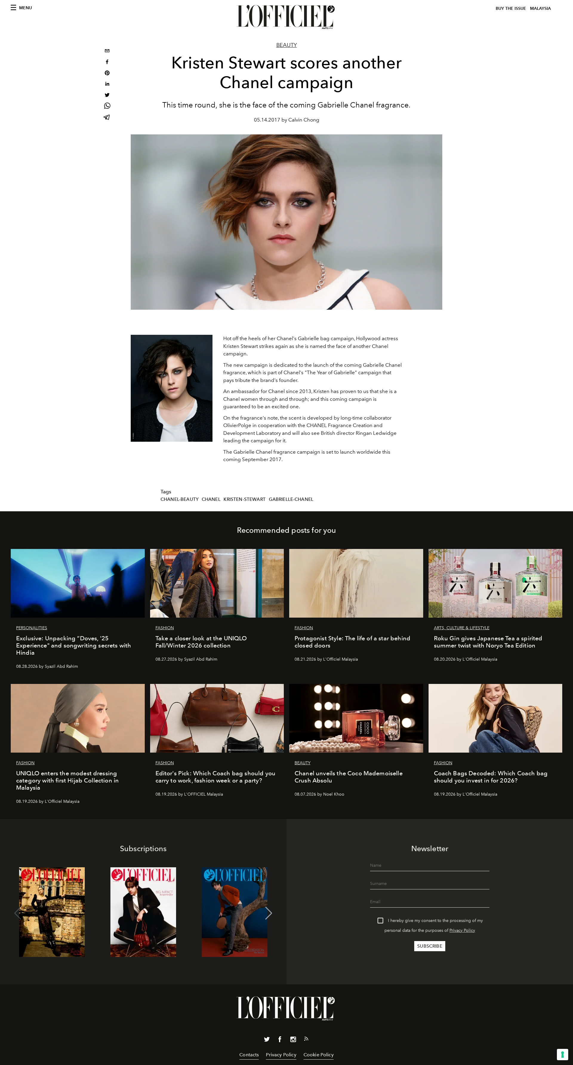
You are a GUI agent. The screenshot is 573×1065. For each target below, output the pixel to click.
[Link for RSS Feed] (306, 1040)
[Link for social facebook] (280, 1040)
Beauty (286, 45)
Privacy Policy (462, 930)
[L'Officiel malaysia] (286, 17)
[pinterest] (107, 73)
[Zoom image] (171, 388)
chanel (211, 499)
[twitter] (107, 95)
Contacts (249, 1055)
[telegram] (107, 117)
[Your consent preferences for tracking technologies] (562, 1054)
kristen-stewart (244, 499)
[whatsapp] (107, 106)
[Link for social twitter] (267, 1040)
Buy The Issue (511, 8)
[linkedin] (107, 84)
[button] (269, 913)
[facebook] (107, 62)
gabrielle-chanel (291, 499)
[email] (107, 51)
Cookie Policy (319, 1055)
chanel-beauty (179, 499)
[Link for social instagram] (293, 1040)
